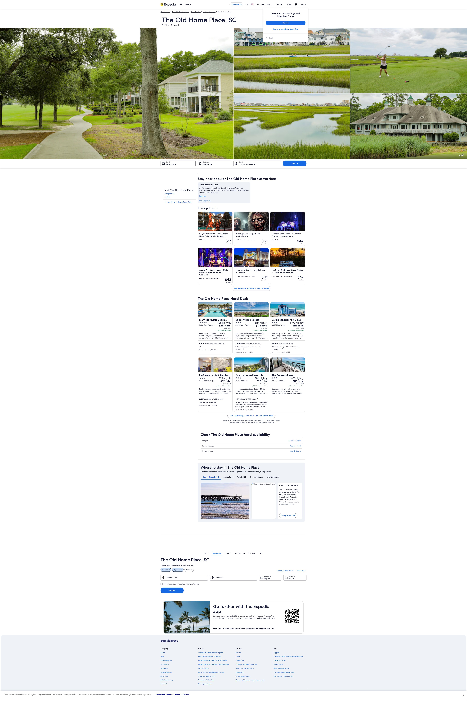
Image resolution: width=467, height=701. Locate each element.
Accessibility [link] (240, 672)
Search (295, 163)
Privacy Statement (163, 695)
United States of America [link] (180, 12)
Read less (202, 196)
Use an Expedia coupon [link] (281, 668)
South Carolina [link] (196, 12)
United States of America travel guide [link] (210, 653)
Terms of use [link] (240, 660)
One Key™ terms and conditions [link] (246, 664)
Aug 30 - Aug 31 (294, 441)
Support (279, 4)
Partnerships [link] (165, 664)
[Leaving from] (184, 577)
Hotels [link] (167, 197)
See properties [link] (205, 201)
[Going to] (233, 577)
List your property (264, 4)
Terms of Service (182, 695)
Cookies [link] (238, 657)
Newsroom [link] (164, 668)
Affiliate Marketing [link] (167, 680)
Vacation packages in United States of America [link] (213, 664)
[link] (285, 38)
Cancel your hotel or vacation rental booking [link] (288, 657)
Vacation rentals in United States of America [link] (212, 660)
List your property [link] (166, 660)
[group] (290, 496)
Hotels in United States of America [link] (209, 657)
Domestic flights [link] (203, 668)
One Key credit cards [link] (205, 684)
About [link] (163, 653)
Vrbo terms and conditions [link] (245, 668)
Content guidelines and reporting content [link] (250, 680)
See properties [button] (288, 515)
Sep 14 (291, 578)
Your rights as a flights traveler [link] (283, 676)
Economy (300, 571)
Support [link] (276, 653)
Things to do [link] (169, 194)
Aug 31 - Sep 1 (295, 446)
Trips (289, 4)
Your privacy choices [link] (242, 676)
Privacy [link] (238, 653)
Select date (171, 164)
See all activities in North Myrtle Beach (251, 288)
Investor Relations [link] (166, 672)
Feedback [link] (164, 684)
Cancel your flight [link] (279, 660)
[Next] (246, 501)
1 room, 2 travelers (247, 164)
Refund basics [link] (278, 664)
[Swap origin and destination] (209, 577)
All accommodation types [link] (206, 676)
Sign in (303, 4)
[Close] (463, 695)
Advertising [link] (164, 676)
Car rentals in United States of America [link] (211, 672)
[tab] (211, 477)
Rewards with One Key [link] (205, 680)
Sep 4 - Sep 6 (295, 451)
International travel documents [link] (284, 672)
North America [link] (165, 12)
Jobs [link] (162, 657)
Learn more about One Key (285, 29)
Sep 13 (267, 578)
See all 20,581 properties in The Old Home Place (251, 416)
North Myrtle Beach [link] (209, 12)
